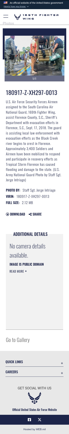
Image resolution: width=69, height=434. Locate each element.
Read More (17, 271)
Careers (12, 371)
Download (17, 214)
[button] (16, 6)
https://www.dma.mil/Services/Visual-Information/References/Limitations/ (32, 323)
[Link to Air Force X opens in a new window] (39, 419)
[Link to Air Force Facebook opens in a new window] (29, 419)
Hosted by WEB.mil (34, 429)
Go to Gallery (18, 339)
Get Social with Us (34, 388)
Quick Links (14, 361)
